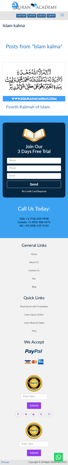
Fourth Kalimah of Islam (28, 107)
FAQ (34, 331)
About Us (34, 262)
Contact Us (34, 271)
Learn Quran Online (34, 315)
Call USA (21, 16)
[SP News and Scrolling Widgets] (34, 82)
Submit (34, 405)
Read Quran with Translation (34, 307)
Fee (34, 279)
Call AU (51, 16)
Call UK (31, 16)
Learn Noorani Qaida (34, 323)
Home (34, 254)
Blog (34, 287)
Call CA (41, 16)
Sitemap (5, 462)
